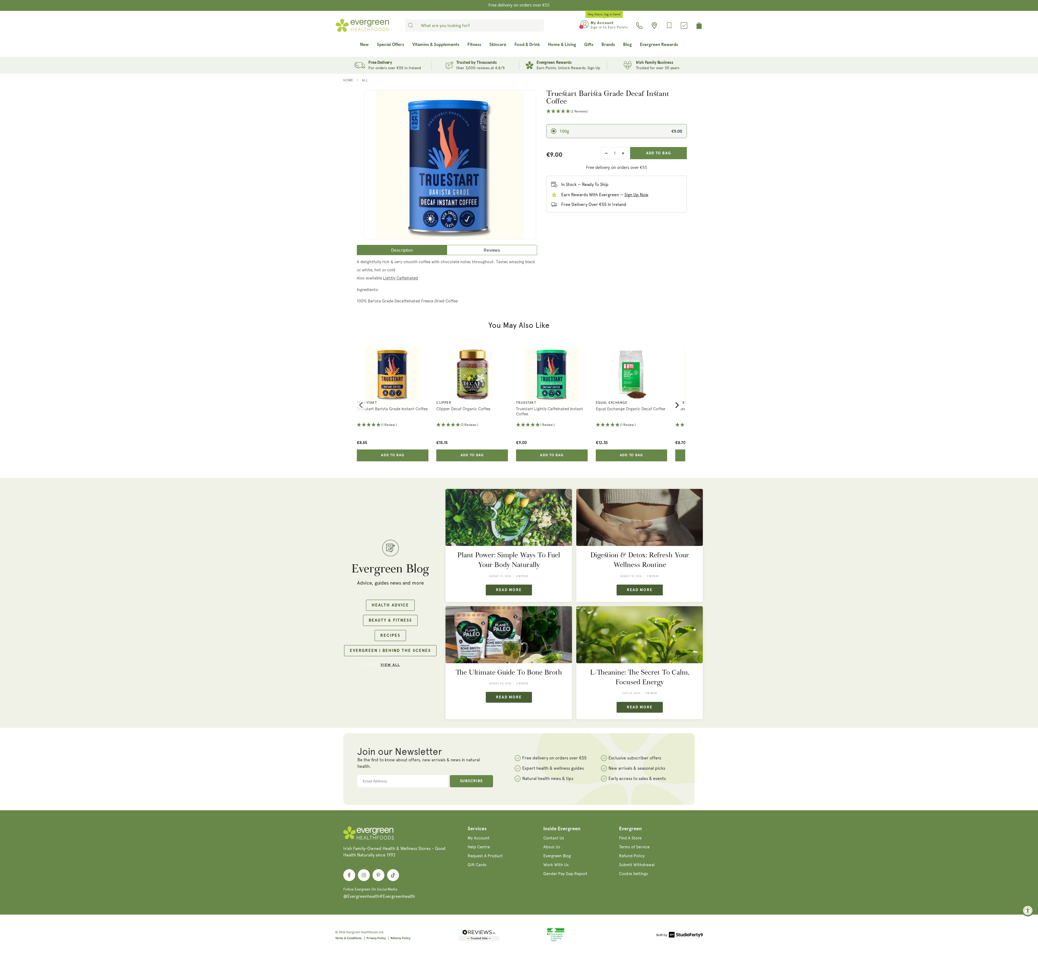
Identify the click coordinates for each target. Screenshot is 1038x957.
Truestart (367, 403)
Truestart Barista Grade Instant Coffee (392, 408)
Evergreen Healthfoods (362, 932)
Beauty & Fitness (390, 620)
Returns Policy (400, 938)
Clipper (443, 403)
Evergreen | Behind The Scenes (390, 651)
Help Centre (479, 847)
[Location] (654, 25)
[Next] (677, 405)
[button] (616, 111)
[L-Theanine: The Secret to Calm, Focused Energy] (639, 634)
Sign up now (636, 194)
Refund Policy (632, 855)
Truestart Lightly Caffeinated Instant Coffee (549, 411)
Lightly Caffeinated (400, 278)
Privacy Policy (376, 938)
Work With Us (556, 864)
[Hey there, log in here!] (584, 25)
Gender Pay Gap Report (565, 873)
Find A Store (630, 838)
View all (390, 665)
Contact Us (553, 838)
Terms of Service (634, 847)
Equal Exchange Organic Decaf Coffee (630, 408)
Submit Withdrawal (637, 864)
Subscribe (471, 781)
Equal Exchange (612, 403)
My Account (479, 838)
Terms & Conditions (348, 938)
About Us (551, 847)
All (365, 80)
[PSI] (555, 940)
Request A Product (485, 855)
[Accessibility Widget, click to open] (1028, 910)
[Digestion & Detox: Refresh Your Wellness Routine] (639, 517)
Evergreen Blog (557, 855)
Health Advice (390, 605)
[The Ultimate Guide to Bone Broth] (508, 634)
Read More (509, 590)
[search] (410, 25)
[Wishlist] (669, 25)
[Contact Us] (639, 25)
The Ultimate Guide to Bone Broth (508, 672)
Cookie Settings (633, 873)
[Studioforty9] (680, 935)
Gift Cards (477, 864)
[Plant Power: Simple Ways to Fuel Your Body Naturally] (508, 517)
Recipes (390, 635)
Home (348, 80)
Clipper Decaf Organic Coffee (463, 408)
